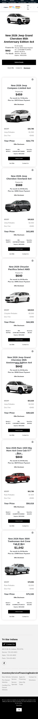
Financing (24, 673)
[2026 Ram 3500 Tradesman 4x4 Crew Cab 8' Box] (19, 569)
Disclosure (27, 68)
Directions (32, 680)
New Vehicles (6, 677)
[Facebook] (4, 663)
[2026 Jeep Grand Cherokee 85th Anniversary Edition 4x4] (19, 388)
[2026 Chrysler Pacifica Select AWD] (19, 297)
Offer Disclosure (19, 104)
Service (15, 673)
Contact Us (10, 644)
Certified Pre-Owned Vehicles (6, 687)
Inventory (7, 673)
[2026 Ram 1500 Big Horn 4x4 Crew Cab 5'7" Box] (19, 478)
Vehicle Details (19, 62)
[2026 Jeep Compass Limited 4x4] (19, 116)
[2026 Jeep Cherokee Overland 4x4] (19, 206)
